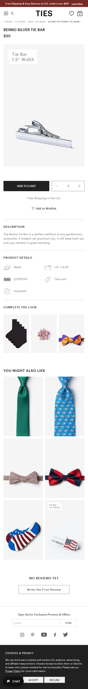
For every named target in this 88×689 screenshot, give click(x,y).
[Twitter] (65, 636)
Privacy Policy (13, 670)
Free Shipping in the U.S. (44, 198)
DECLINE (55, 680)
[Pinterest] (33, 636)
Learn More (77, 3)
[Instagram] (22, 636)
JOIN (68, 623)
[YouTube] (44, 636)
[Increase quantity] (79, 186)
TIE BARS (20, 21)
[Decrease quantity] (57, 186)
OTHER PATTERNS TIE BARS (64, 21)
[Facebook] (55, 636)
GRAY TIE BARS (36, 21)
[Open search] (12, 12)
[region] (44, 105)
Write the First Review (44, 589)
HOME (8, 21)
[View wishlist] (71, 12)
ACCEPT (33, 680)
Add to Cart (26, 186)
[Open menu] (5, 12)
